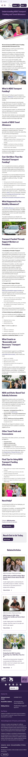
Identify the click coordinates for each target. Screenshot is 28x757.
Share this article (7, 526)
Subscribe (12, 688)
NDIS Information (11, 520)
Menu (22, 5)
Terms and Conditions (16, 745)
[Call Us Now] (10, 5)
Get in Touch (7, 539)
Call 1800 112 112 (18, 697)
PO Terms (23, 745)
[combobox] (15, 1)
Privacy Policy (4, 747)
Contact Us (3, 745)
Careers (8, 745)
